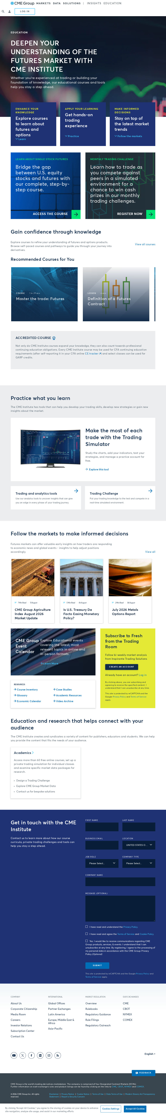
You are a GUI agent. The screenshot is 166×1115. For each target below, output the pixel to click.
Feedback (145, 1073)
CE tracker (91, 353)
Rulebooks (91, 1009)
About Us (16, 1003)
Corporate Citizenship (24, 1009)
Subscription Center (22, 1031)
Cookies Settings (110, 1109)
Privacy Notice (67, 1094)
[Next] (150, 294)
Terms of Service (139, 697)
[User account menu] (9, 11)
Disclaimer (54, 1094)
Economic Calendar (29, 701)
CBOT (126, 1009)
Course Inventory (27, 689)
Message (96, 893)
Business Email (94, 839)
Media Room (18, 1014)
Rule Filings (92, 1020)
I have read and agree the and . (121, 934)
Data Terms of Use (114, 1094)
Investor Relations (21, 1025)
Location (127, 839)
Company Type (130, 857)
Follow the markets (130, 136)
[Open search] (3, 11)
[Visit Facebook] (31, 1056)
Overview (91, 1003)
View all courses (145, 244)
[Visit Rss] (57, 1056)
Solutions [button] (72, 3)
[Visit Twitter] (22, 1056)
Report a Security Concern (73, 1097)
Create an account (121, 667)
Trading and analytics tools (36, 493)
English (149, 1054)
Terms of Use (98, 1094)
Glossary (22, 695)
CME (126, 1003)
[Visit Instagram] (49, 1056)
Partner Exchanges (59, 1009)
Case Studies (64, 689)
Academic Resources (69, 695)
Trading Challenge (104, 493)
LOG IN (25, 11)
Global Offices (56, 1003)
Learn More (50, 663)
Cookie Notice (83, 1094)
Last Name (128, 820)
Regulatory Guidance (98, 1014)
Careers (15, 1020)
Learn (22, 139)
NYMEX (127, 1014)
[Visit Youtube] (14, 1056)
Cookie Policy (146, 934)
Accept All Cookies (135, 1109)
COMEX (127, 1020)
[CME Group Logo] (22, 3)
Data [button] (57, 3)
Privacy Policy (119, 697)
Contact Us (17, 1036)
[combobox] (138, 845)
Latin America (56, 1014)
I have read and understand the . (113, 927)
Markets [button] (43, 3)
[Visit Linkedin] (40, 1056)
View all (150, 552)
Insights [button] (94, 3)
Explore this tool (99, 469)
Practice (73, 136)
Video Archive (64, 701)
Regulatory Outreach (98, 1025)
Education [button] (113, 3)
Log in (143, 675)
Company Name (94, 875)
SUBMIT (97, 966)
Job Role (90, 857)
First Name (91, 820)
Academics (22, 753)
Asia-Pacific (55, 1028)
